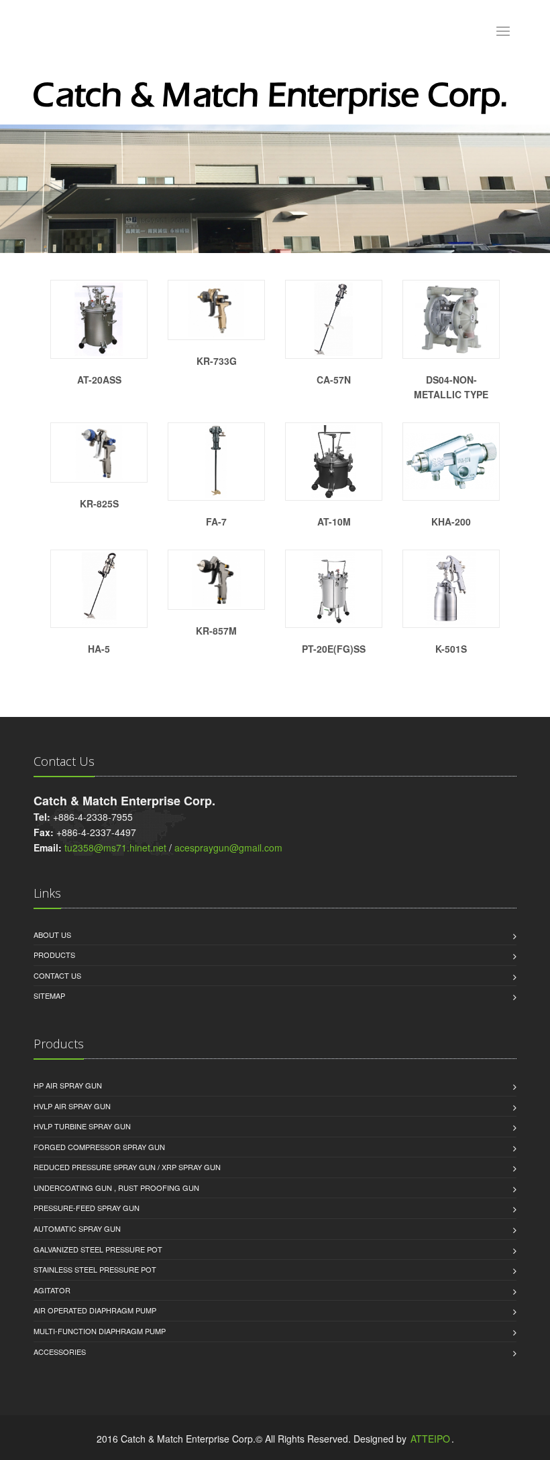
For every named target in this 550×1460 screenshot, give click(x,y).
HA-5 (99, 648)
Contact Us (57, 975)
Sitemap (49, 995)
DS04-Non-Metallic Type (451, 387)
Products (54, 954)
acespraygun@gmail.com (228, 847)
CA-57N (334, 379)
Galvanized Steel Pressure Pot (98, 1249)
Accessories (60, 1351)
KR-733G (217, 361)
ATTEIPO (430, 1438)
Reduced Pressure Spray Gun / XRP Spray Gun (127, 1166)
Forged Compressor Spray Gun (99, 1146)
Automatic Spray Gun (77, 1228)
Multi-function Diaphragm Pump (100, 1330)
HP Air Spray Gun (68, 1085)
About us (52, 934)
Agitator (52, 1290)
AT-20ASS (99, 379)
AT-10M (334, 521)
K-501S (451, 648)
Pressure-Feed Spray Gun (87, 1207)
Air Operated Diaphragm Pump (95, 1310)
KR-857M (216, 630)
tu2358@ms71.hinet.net (115, 847)
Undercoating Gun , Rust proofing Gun (116, 1187)
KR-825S (99, 503)
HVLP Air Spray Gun (72, 1106)
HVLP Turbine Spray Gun (82, 1126)
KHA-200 (451, 521)
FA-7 (216, 521)
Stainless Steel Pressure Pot (95, 1269)
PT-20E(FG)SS (334, 648)
